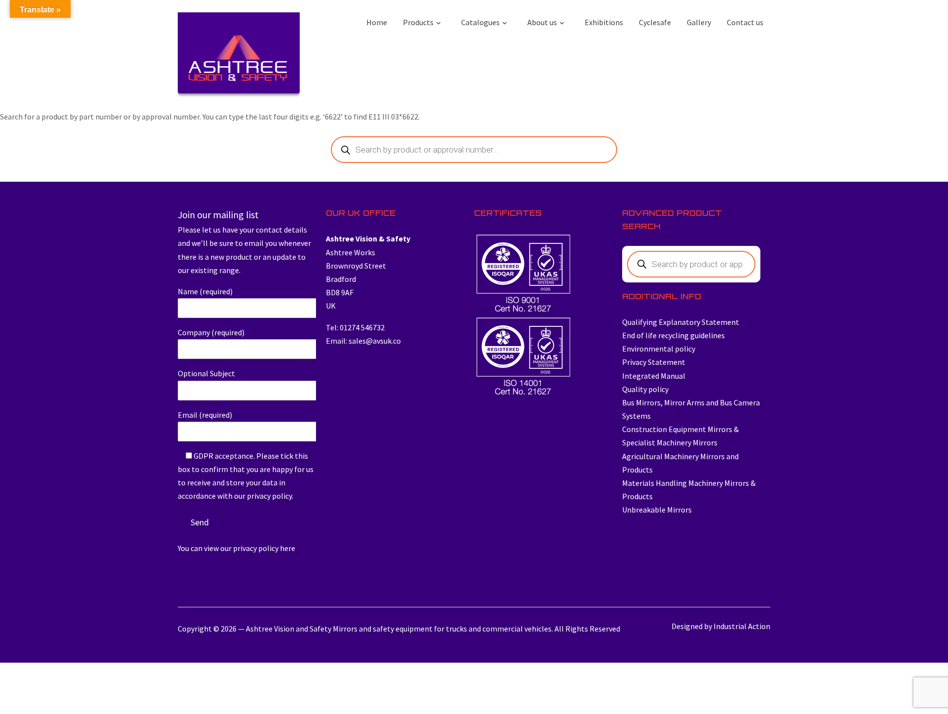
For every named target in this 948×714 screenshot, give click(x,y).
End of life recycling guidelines (673, 335)
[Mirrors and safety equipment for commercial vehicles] (239, 57)
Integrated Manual (653, 376)
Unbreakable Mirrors (657, 510)
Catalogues (480, 22)
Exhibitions (604, 22)
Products (418, 22)
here (287, 548)
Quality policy (645, 389)
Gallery (699, 22)
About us (542, 22)
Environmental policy (658, 349)
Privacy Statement (653, 362)
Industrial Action (741, 626)
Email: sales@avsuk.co (363, 341)
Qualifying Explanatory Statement (680, 322)
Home (376, 22)
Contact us (745, 22)
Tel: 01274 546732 (355, 327)
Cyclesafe (655, 22)
